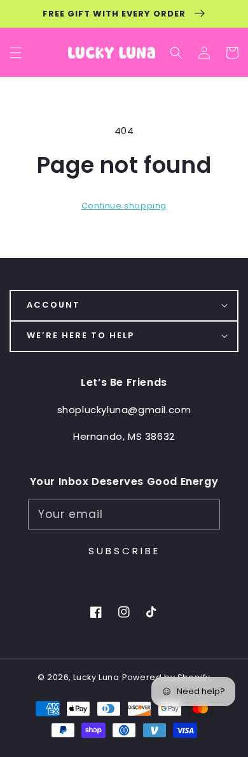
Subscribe (124, 550)
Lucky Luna (96, 677)
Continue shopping (124, 206)
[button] (176, 53)
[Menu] (16, 53)
